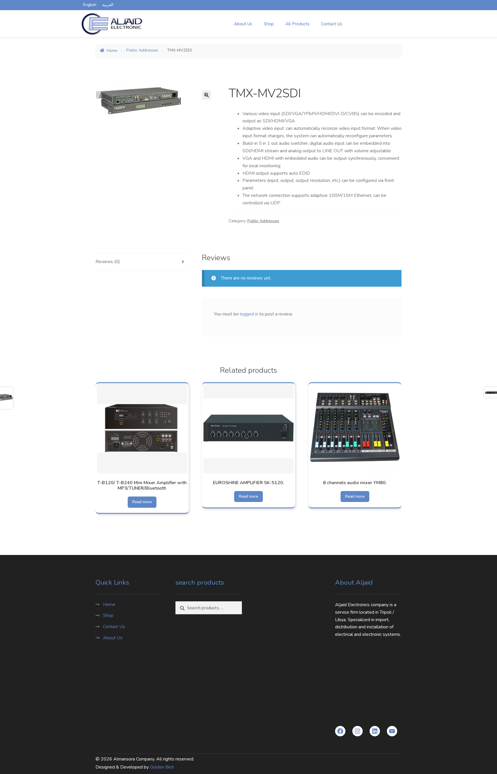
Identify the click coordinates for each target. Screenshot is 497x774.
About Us (243, 24)
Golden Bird (161, 767)
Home (112, 50)
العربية (107, 4)
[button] (206, 95)
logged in (249, 314)
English (89, 4)
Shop (269, 24)
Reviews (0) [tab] (107, 261)
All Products (297, 24)
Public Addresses (142, 50)
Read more (142, 502)
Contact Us (331, 24)
